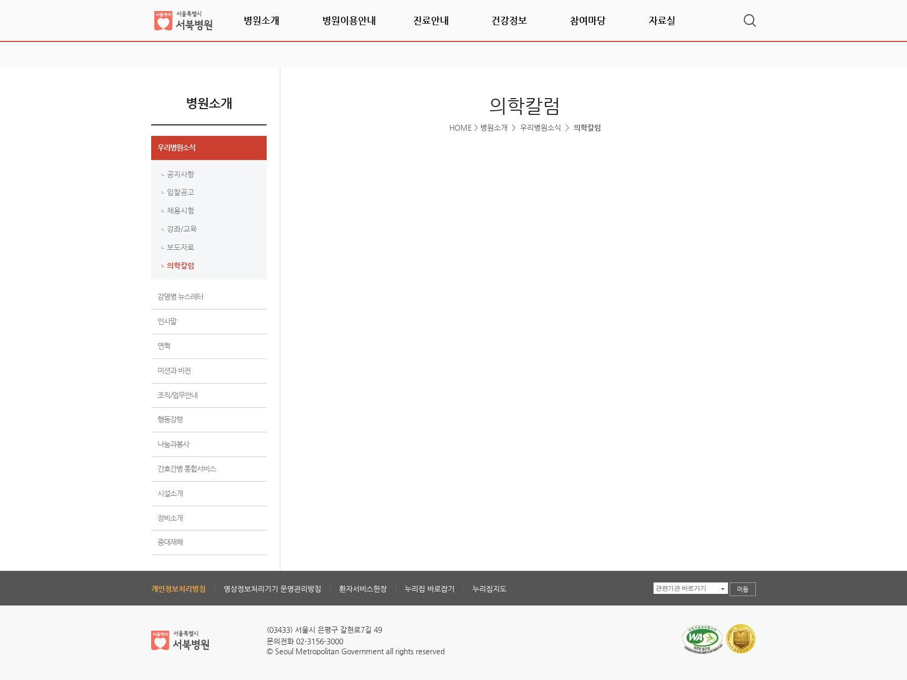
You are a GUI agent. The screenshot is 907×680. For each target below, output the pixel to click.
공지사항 (180, 174)
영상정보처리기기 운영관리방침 (272, 589)
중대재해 (170, 542)
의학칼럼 (180, 265)
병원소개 (261, 20)
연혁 (163, 346)
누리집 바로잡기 (430, 589)
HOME (460, 127)
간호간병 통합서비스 (186, 468)
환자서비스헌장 (363, 589)
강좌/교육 (182, 229)
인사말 (166, 321)
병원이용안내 (349, 20)
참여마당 (588, 20)
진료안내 (431, 20)
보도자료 (180, 247)
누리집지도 (489, 589)
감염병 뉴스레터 (180, 296)
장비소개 (170, 518)
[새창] (702, 627)
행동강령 (170, 419)
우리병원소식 (176, 147)
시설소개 (170, 493)
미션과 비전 (174, 370)
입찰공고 (180, 192)
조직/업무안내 (177, 395)
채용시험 (180, 210)
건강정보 (509, 20)
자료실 (662, 20)
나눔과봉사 (173, 444)
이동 (742, 589)
